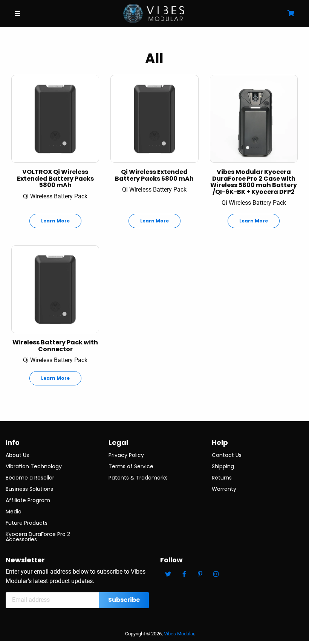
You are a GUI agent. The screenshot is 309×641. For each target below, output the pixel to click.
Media (13, 511)
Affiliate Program (28, 500)
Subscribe (124, 599)
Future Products (26, 523)
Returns (222, 477)
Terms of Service (131, 466)
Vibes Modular (179, 633)
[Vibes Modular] (154, 13)
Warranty (224, 489)
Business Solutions (29, 489)
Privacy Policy (126, 455)
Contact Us (227, 455)
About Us (17, 455)
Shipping (223, 466)
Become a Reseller (30, 477)
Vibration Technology (34, 466)
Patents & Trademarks (138, 477)
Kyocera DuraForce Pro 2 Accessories (38, 536)
